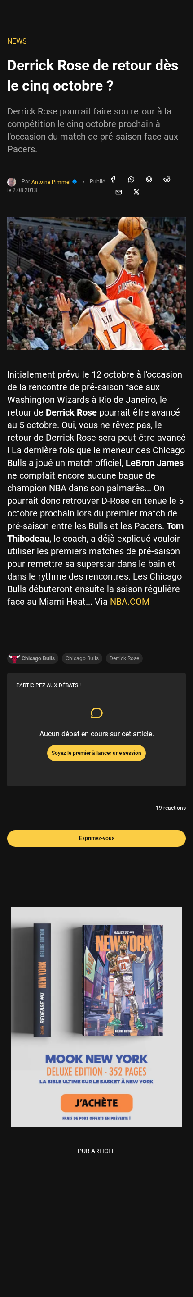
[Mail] (118, 192)
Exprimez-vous (96, 838)
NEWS (17, 41)
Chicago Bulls (82, 658)
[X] (136, 192)
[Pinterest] (149, 180)
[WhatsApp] (131, 180)
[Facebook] (113, 180)
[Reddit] (167, 180)
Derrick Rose (124, 658)
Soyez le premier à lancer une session (96, 753)
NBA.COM (129, 601)
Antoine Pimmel (51, 182)
